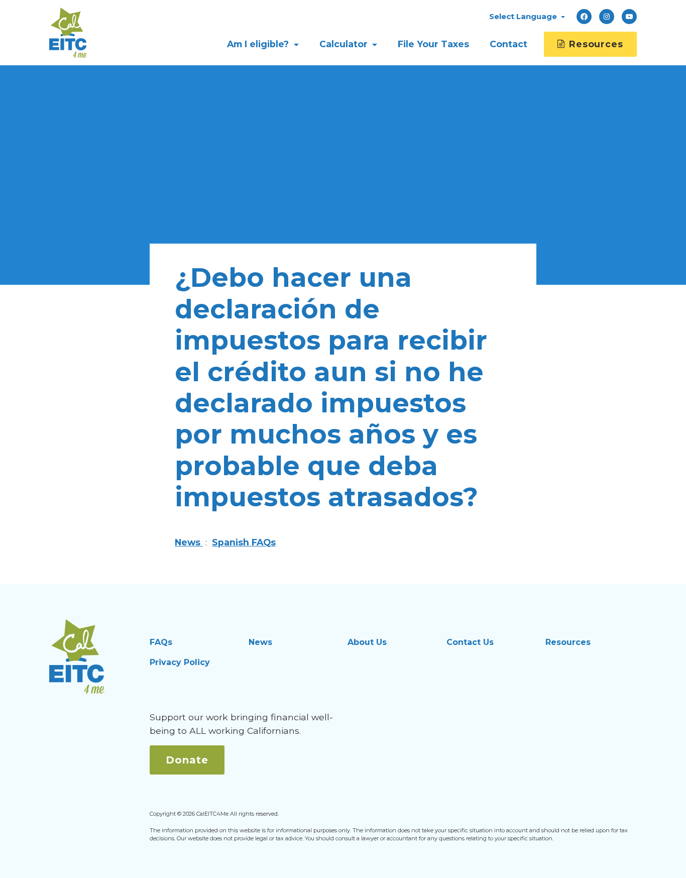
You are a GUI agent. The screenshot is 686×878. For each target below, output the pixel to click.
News (189, 542)
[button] (527, 16)
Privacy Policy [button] (180, 662)
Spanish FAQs (244, 542)
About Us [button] (367, 642)
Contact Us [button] (470, 642)
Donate (187, 760)
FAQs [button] (161, 642)
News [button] (260, 642)
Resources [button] (568, 642)
